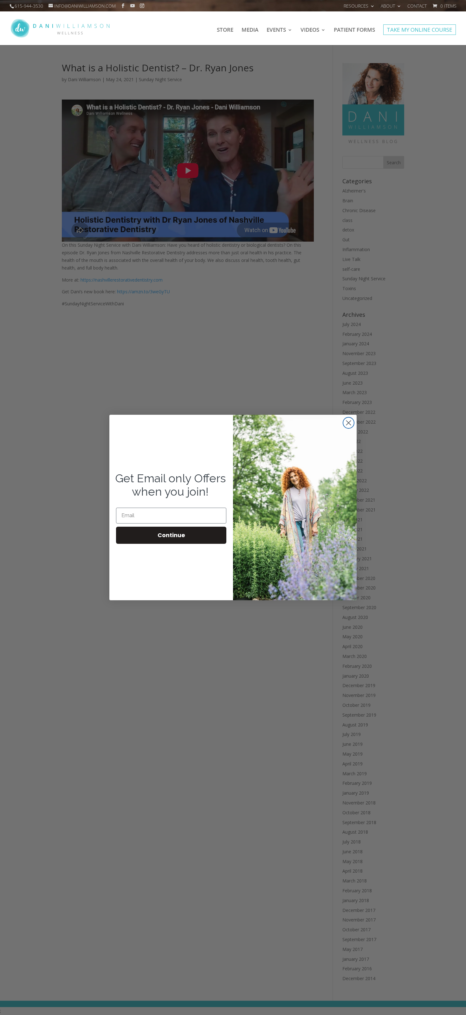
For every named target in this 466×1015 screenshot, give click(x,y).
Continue (171, 535)
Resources (356, 6)
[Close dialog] (348, 422)
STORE (225, 30)
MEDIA (250, 30)
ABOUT (388, 6)
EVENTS (276, 30)
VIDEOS (310, 30)
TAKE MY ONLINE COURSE (419, 30)
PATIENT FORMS (354, 30)
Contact (417, 6)
